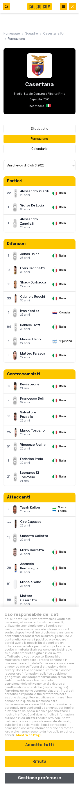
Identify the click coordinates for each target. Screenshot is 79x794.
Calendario (39, 148)
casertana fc (53, 33)
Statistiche (39, 128)
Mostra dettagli (28, 735)
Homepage (12, 33)
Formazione (39, 138)
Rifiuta (39, 762)
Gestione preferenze (39, 778)
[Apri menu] (63, 6)
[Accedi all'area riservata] (72, 6)
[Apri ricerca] (6, 6)
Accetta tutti (39, 745)
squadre (31, 33)
